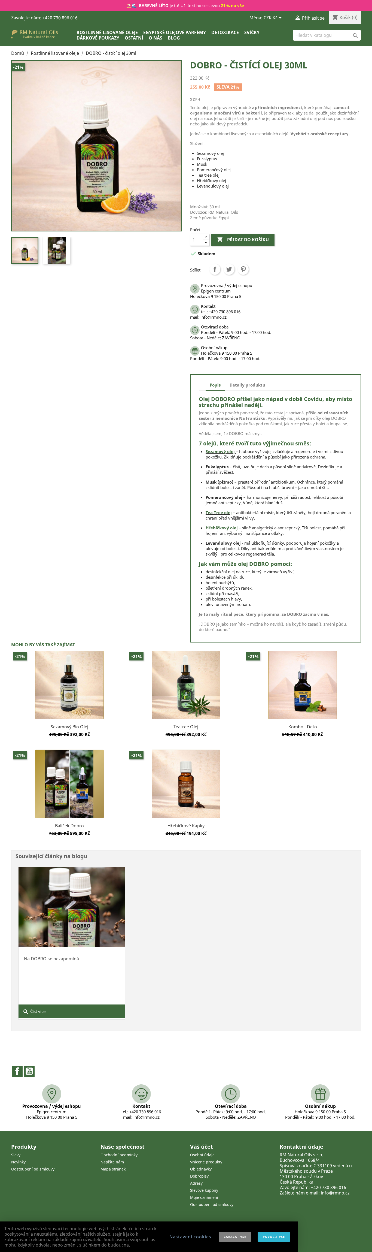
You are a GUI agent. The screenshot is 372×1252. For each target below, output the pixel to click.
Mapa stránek (113, 1169)
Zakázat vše (235, 1237)
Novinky (18, 1161)
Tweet (229, 269)
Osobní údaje (202, 1154)
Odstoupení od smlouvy (32, 1169)
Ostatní (134, 38)
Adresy (196, 1183)
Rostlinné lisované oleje (107, 32)
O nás (155, 38)
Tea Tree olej (219, 512)
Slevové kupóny (204, 1190)
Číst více (34, 1012)
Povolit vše (274, 1237)
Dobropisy (199, 1176)
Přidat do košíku (243, 239)
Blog (174, 38)
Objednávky (201, 1169)
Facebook (17, 1071)
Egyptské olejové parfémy (174, 32)
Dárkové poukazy (98, 38)
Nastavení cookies (190, 1237)
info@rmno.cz (335, 1193)
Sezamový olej (220, 451)
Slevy (15, 1154)
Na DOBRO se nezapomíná (51, 959)
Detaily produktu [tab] (247, 385)
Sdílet (214, 269)
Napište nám (112, 1161)
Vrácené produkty (206, 1161)
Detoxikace (225, 32)
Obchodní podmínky (119, 1154)
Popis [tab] (215, 385)
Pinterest (243, 269)
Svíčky (252, 32)
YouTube (29, 1071)
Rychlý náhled (69, 719)
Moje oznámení (204, 1197)
